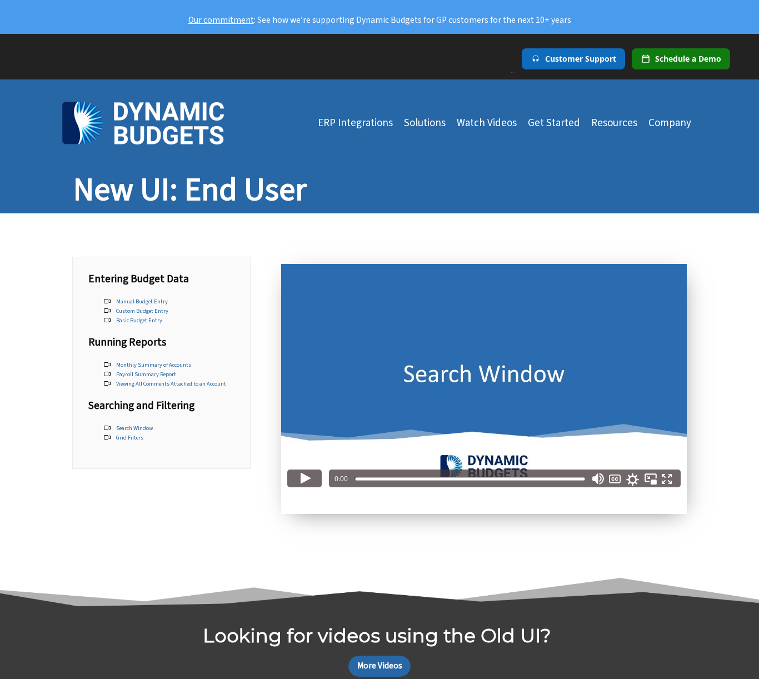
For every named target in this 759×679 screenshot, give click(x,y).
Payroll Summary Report (146, 374)
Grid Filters (129, 437)
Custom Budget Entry (142, 311)
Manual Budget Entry (142, 301)
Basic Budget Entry (139, 320)
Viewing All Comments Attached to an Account (171, 384)
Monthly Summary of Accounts (153, 365)
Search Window (134, 428)
